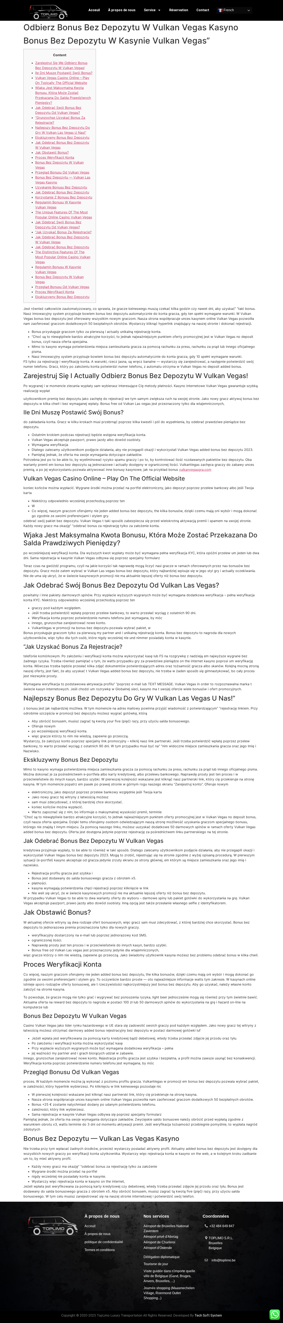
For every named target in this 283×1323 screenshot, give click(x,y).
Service (150, 10)
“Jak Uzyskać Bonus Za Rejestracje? (63, 232)
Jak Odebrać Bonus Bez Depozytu (62, 192)
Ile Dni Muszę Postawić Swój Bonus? (63, 73)
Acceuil (94, 10)
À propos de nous (121, 10)
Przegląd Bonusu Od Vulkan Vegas (62, 172)
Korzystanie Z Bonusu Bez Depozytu (63, 197)
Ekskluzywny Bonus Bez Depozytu (62, 137)
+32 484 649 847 (221, 1226)
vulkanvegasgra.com (195, 469)
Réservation (178, 10)
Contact (202, 10)
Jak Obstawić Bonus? (52, 152)
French (228, 10)
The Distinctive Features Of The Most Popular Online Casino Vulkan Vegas (62, 257)
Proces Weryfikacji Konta (54, 157)
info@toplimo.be (224, 1260)
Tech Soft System (208, 1315)
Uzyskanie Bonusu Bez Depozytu (61, 187)
